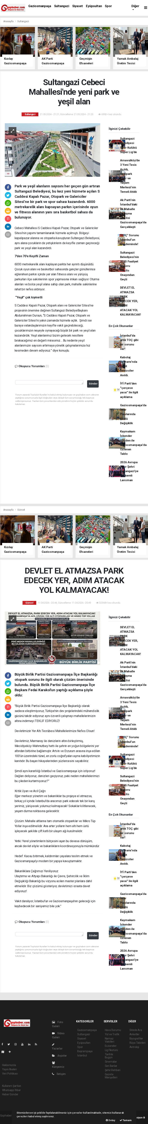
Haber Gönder (10, 1094)
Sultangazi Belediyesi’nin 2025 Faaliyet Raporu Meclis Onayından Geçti (129, 266)
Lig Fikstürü (111, 1050)
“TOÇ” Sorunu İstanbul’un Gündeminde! (129, 240)
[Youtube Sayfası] (24, 1044)
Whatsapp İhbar (11, 1090)
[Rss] (37, 1044)
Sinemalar (111, 1061)
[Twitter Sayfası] (10, 1044)
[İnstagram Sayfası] (17, 1044)
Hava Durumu (113, 1030)
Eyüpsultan (94, 6)
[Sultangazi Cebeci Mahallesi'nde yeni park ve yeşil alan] (52, 149)
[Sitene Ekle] (11, 1051)
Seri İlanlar (111, 1065)
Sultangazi (61, 6)
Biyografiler (136, 1038)
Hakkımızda (9, 1065)
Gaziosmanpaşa (39, 6)
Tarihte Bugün (109, 1056)
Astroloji (134, 1047)
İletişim (61, 1073)
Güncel (21, 509)
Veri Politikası (10, 1073)
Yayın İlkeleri (9, 1069)
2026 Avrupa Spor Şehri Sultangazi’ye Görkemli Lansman (129, 471)
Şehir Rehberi (113, 1070)
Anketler (135, 1034)
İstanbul (82, 1055)
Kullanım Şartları (11, 1085)
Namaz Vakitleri (109, 1040)
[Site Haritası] (4, 1051)
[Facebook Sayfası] (4, 1044)
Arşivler (62, 1055)
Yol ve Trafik (112, 1034)
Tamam (127, 1120)
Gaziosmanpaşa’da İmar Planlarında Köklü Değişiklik (133, 414)
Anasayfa (8, 21)
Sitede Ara (136, 1030)
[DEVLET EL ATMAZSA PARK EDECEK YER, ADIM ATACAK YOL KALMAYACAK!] (52, 638)
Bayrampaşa (84, 1051)
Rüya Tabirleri (137, 1042)
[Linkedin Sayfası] (31, 1044)
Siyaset (77, 6)
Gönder (93, 383)
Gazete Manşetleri (111, 1076)
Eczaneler (111, 1045)
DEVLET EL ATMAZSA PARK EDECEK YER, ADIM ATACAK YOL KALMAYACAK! (130, 301)
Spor (108, 6)
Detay (111, 1120)
